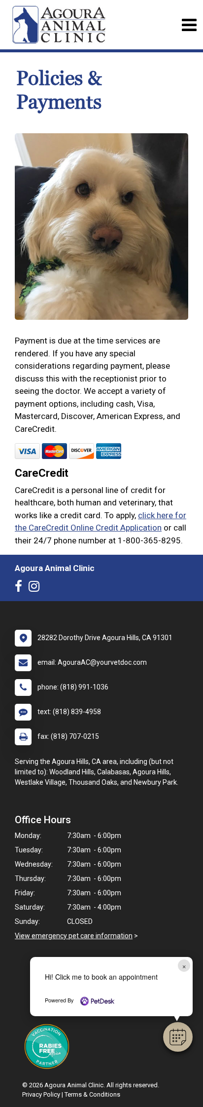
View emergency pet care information (74, 936)
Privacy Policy (41, 1094)
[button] (178, 1037)
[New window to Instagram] (36, 588)
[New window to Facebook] (21, 588)
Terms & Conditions (92, 1094)
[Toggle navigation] (189, 25)
